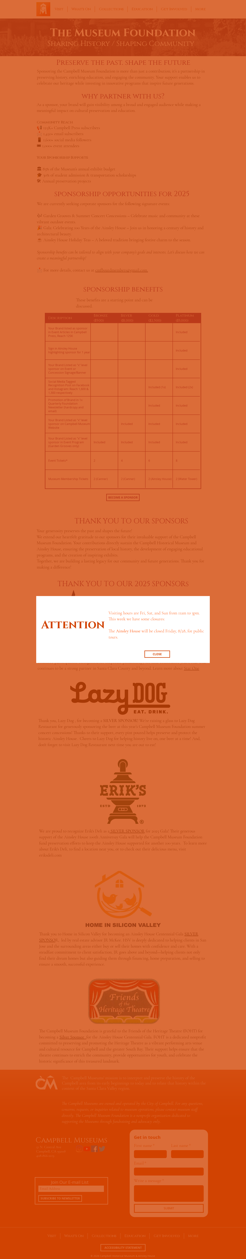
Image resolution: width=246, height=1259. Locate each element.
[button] (157, 654)
